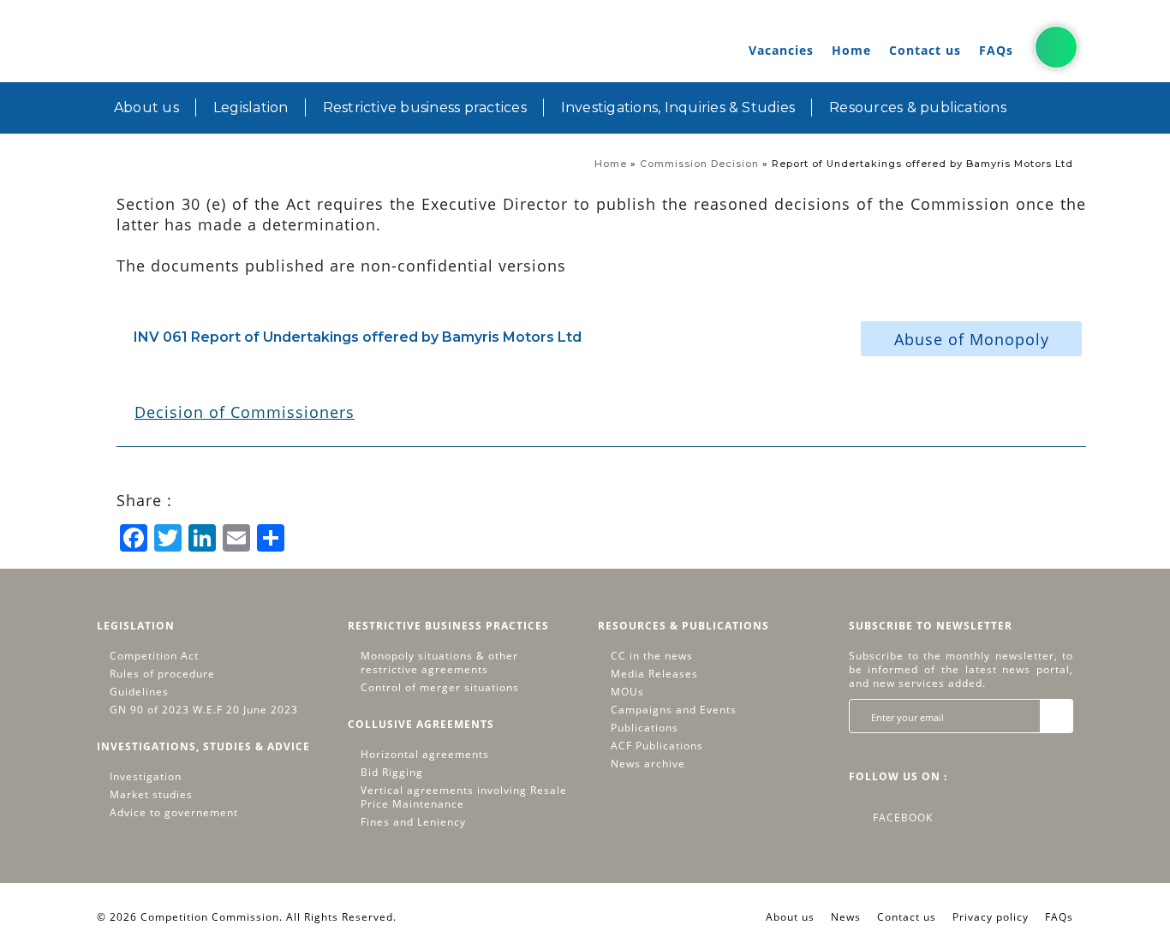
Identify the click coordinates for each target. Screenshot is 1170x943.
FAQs (996, 50)
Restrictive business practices (425, 107)
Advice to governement (174, 813)
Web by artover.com (455, 917)
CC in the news (652, 656)
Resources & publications (917, 107)
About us (146, 107)
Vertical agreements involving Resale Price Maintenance (464, 797)
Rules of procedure (162, 674)
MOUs (627, 692)
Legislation (251, 107)
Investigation (146, 777)
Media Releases (654, 674)
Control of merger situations (440, 688)
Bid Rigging (392, 772)
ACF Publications (657, 746)
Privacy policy (990, 917)
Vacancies (781, 50)
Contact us (925, 50)
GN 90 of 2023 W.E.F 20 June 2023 (204, 710)
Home (851, 50)
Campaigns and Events (674, 710)
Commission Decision (699, 164)
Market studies (151, 795)
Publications (644, 728)
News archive (648, 764)
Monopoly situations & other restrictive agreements (439, 663)
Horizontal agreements (425, 754)
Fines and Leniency (413, 822)
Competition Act (154, 656)
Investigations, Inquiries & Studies (678, 107)
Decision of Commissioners (244, 412)
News (846, 917)
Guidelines (139, 692)
